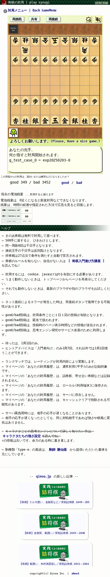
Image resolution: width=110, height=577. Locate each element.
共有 (34, 19)
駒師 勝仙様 (58, 449)
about (75, 573)
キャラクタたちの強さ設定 (22, 436)
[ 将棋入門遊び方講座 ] (86, 261)
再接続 (53, 19)
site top (101, 2)
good (65, 183)
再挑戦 (17, 19)
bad (79, 183)
